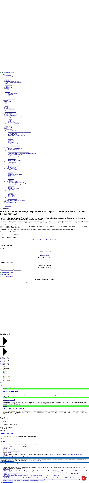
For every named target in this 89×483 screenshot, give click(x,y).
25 (2, 364)
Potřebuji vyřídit (6, 203)
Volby (6, 86)
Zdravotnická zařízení (12, 199)
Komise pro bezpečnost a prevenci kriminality (17, 183)
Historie (9, 120)
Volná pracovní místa (9, 83)
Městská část (5, 107)
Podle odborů (8, 206)
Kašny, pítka (10, 173)
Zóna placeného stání (12, 133)
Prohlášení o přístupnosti (14, 451)
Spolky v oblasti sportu (12, 167)
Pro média (7, 80)
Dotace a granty (8, 110)
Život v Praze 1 (6, 125)
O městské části (8, 117)
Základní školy (11, 139)
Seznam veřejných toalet (10, 127)
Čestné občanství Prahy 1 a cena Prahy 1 (13, 116)
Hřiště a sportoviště (12, 172)
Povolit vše (12, 461)
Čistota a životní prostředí (10, 168)
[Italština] (5, 452)
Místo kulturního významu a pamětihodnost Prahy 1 (18, 152)
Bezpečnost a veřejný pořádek (11, 181)
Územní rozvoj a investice (10, 112)
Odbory (9, 89)
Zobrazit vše (6, 368)
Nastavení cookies (13, 452)
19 (3, 363)
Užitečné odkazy (11, 189)
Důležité (7, 208)
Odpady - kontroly (11, 175)
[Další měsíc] (4, 356)
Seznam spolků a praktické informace (15, 148)
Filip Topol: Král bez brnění (10, 391)
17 (0, 363)
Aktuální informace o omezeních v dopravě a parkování (19, 132)
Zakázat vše (7, 461)
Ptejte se (9, 97)
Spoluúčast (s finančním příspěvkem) (15, 154)
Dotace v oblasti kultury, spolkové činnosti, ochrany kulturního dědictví (22, 153)
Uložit (1, 482)
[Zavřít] (85, 472)
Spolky (6, 147)
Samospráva (5, 100)
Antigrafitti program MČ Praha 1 (14, 169)
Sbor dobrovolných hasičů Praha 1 (15, 188)
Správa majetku (8, 129)
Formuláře (7, 88)
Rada (6, 102)
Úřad (4, 74)
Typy (9, 90)
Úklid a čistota (11, 179)
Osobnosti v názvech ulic (13, 122)
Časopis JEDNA (8, 126)
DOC (14, 231)
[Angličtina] (5, 447)
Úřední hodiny (8, 75)
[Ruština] (5, 453)
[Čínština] (5, 454)
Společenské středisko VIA (13, 149)
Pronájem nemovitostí (12, 96)
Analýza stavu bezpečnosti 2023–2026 (16, 182)
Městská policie (11, 186)
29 (3, 358)
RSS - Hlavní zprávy (78, 454)
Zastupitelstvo (8, 101)
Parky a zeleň (10, 177)
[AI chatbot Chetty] (84, 478)
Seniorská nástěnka (12, 194)
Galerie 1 (10, 155)
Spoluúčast (10, 164)
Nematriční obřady (12, 159)
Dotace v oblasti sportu (12, 163)
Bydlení (6, 128)
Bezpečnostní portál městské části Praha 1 (16, 184)
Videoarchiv (10, 180)
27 (0, 358)
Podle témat (7, 204)
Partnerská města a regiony (10, 115)
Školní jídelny (11, 141)
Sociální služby (11, 193)
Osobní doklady (8, 87)
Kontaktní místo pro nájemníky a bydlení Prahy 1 (15, 200)
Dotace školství (11, 137)
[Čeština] (5, 456)
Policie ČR (10, 187)
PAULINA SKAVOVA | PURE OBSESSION (14, 408)
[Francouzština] (6, 449)
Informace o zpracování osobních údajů (13, 82)
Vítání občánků (8, 201)
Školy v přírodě (11, 142)
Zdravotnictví (8, 197)
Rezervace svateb (11, 99)
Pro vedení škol (11, 145)
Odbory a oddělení (9, 77)
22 (7, 363)
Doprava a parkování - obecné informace (16, 135)
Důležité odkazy (11, 196)
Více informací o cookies (35, 460)
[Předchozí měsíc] (4, 345)
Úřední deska (8, 79)
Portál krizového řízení (12, 93)
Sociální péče (8, 190)
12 (3, 361)
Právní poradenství (12, 195)
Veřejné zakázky (8, 85)
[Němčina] (5, 448)
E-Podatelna (10, 94)
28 (2, 358)
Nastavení (2, 461)
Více (1, 382)
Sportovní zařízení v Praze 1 (13, 166)
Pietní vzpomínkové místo (10, 202)
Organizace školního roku (13, 143)
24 (0, 364)
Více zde (36, 444)
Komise (6, 105)
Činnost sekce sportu (12, 162)
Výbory (6, 103)
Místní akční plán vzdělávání (14, 146)
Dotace (9, 170)
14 (6, 361)
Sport (6, 161)
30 (8, 364)
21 (6, 363)
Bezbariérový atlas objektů (13, 192)
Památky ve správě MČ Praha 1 (14, 160)
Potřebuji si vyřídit (6, 433)
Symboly (10, 119)
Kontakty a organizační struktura (12, 76)
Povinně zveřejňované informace (12, 81)
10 (0, 361)
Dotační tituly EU (9, 113)
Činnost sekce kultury (12, 157)
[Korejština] (5, 455)
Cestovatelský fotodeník (9, 400)
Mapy (9, 95)
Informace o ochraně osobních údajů (65, 454)
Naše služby (7, 92)
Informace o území (12, 121)
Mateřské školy (11, 140)
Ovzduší (9, 176)
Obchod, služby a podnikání (11, 114)
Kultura (6, 150)
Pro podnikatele (8, 108)
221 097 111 (45, 253)
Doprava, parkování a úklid (10, 130)
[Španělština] (5, 450)
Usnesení (7, 106)
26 (3, 364)
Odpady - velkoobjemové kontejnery (15, 174)
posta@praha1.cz (45, 255)
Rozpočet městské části (10, 109)
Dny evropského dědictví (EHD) (12, 123)
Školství (7, 136)
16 (8, 361)
